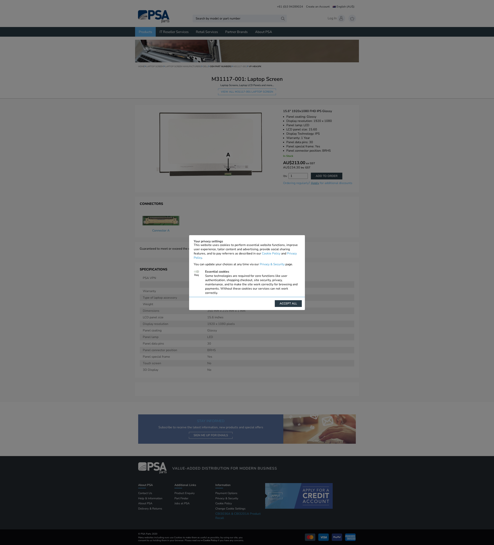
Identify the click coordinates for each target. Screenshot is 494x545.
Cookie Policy (271, 253)
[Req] (196, 272)
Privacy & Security (272, 264)
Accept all (288, 303)
